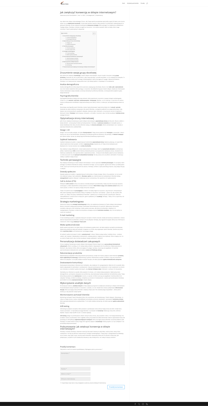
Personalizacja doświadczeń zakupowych (73, 56)
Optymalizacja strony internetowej (71, 41)
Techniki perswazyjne (68, 46)
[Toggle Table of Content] (93, 33)
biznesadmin (73, 15)
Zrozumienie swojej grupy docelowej (72, 35)
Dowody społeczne (71, 48)
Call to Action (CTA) (71, 49)
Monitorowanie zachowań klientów (74, 63)
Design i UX (69, 42)
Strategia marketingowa (69, 51)
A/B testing (69, 65)
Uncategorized (90, 15)
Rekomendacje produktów (72, 58)
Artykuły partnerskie (133, 3)
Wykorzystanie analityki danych (70, 61)
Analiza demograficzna (71, 37)
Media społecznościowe (72, 54)
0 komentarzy (99, 15)
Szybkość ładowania (71, 44)
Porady (143, 3)
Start (123, 3)
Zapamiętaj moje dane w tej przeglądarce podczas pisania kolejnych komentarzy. (84, 383)
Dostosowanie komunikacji (72, 59)
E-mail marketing (70, 53)
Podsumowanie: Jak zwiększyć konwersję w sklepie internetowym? (79, 67)
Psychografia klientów (71, 39)
